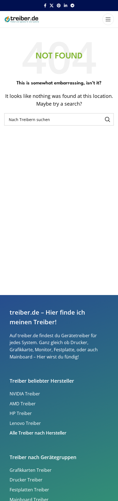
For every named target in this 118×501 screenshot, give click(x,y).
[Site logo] (22, 19)
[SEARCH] (107, 119)
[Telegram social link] (72, 5)
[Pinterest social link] (58, 5)
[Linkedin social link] (65, 5)
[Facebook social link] (45, 5)
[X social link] (51, 5)
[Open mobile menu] (108, 19)
